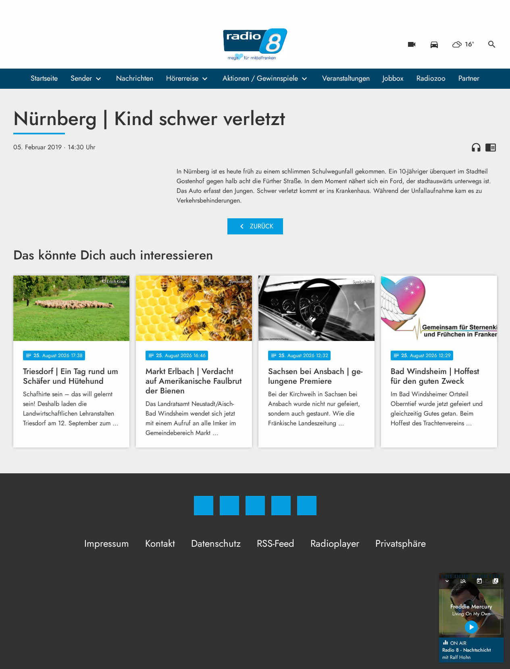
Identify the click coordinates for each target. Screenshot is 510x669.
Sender (81, 78)
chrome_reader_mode (490, 147)
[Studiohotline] (70, 44)
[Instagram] (37, 44)
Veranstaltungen (346, 78)
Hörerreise (182, 78)
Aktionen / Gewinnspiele (260, 78)
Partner (468, 78)
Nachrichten (134, 78)
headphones (476, 147)
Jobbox (393, 78)
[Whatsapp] (54, 44)
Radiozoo (430, 78)
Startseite (44, 78)
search (492, 44)
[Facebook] (21, 44)
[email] (86, 44)
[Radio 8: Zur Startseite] (255, 44)
